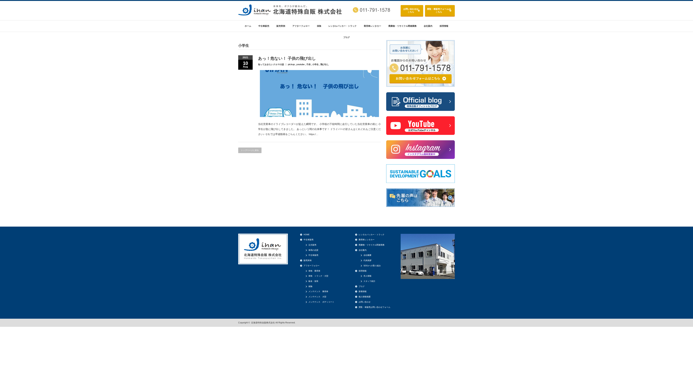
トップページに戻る (250, 150)
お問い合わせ (411, 10)
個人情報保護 (365, 297)
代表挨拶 (367, 260)
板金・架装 (313, 281)
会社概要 (367, 255)
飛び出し (324, 64)
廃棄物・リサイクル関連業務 (402, 26)
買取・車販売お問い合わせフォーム (374, 307)
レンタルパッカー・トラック (342, 26)
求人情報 (367, 276)
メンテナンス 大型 (317, 297)
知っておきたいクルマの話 (271, 64)
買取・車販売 (439, 10)
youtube (300, 64)
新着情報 (363, 291)
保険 (319, 26)
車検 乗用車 (314, 271)
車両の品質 (313, 250)
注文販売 (312, 245)
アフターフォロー (301, 26)
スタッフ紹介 (369, 281)
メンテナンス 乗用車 (318, 291)
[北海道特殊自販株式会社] (290, 14)
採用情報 (444, 26)
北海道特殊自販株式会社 (263, 322)
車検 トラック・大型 (318, 276)
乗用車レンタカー (372, 26)
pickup (291, 64)
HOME (307, 234)
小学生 (315, 64)
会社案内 (428, 26)
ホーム (248, 26)
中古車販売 (263, 26)
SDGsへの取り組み (372, 266)
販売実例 (280, 26)
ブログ (346, 37)
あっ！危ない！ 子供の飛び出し (287, 58)
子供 (308, 64)
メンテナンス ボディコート (321, 302)
